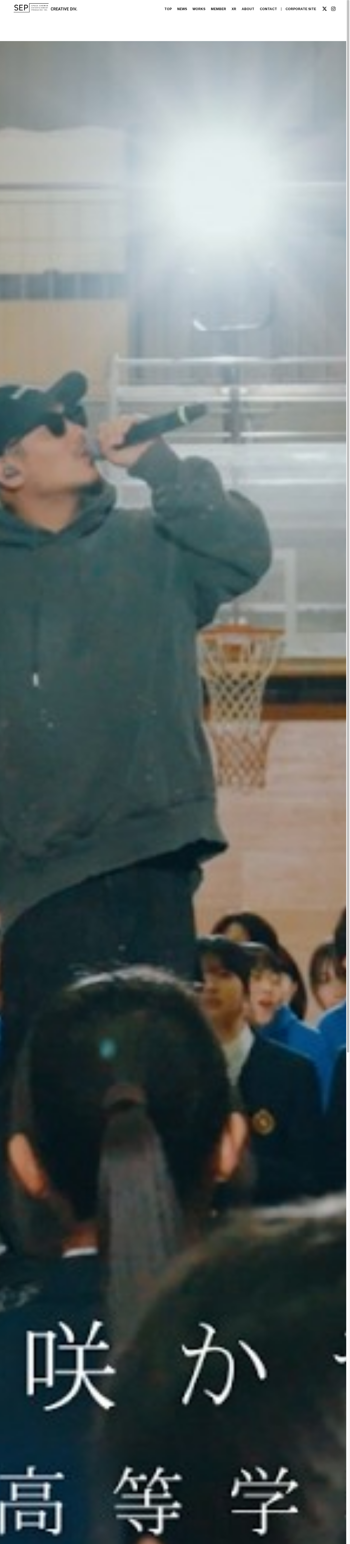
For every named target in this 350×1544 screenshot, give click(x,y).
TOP (168, 9)
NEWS (182, 9)
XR (234, 9)
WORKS (198, 9)
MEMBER (218, 9)
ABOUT (248, 9)
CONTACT (268, 9)
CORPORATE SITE (300, 9)
